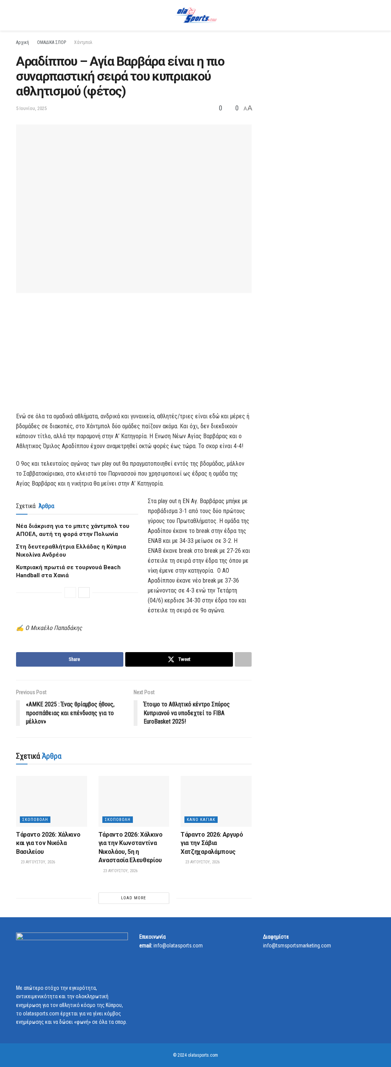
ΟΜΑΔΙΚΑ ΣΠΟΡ (51, 42)
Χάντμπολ (83, 42)
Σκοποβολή (35, 819)
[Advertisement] (134, 357)
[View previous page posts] (70, 592)
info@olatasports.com (178, 945)
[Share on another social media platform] (243, 659)
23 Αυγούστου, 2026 (37, 862)
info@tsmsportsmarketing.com (297, 945)
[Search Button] (371, 15)
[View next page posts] (84, 592)
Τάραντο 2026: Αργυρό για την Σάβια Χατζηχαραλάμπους (212, 843)
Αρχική (22, 42)
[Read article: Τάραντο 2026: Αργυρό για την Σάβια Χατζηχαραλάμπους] (216, 801)
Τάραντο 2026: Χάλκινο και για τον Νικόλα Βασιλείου (48, 843)
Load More (133, 897)
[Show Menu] (19, 15)
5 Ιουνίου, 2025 (31, 108)
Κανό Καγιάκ (201, 819)
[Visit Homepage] (195, 15)
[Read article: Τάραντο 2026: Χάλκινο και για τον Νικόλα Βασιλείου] (51, 801)
